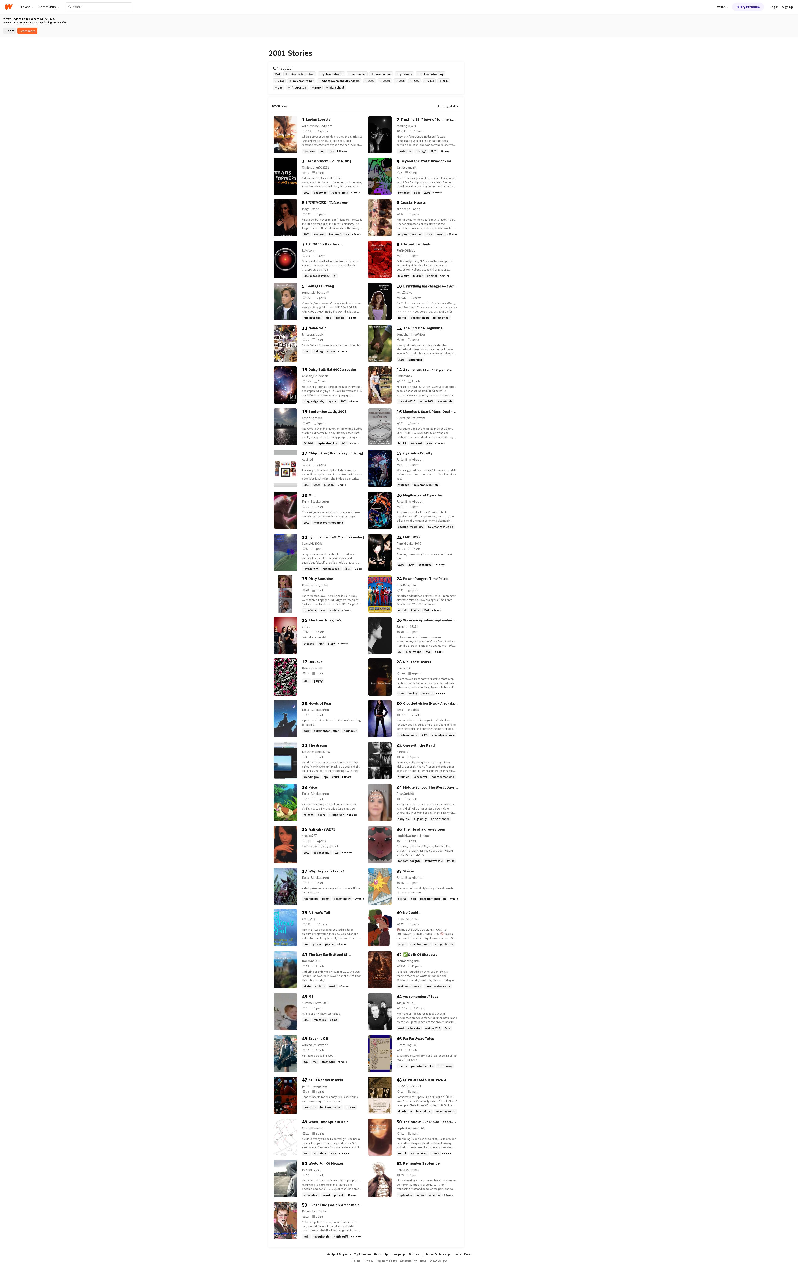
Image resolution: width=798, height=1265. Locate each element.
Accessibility (408, 1261)
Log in (774, 7)
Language (399, 1254)
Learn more (27, 31)
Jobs (458, 1254)
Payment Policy (387, 1261)
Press (468, 1254)
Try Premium (750, 7)
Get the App (381, 1254)
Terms (356, 1261)
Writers (414, 1254)
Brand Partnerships (438, 1254)
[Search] (70, 7)
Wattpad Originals (339, 1254)
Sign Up (787, 7)
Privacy (368, 1261)
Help (423, 1261)
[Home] (9, 7)
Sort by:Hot (446, 106)
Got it (9, 31)
